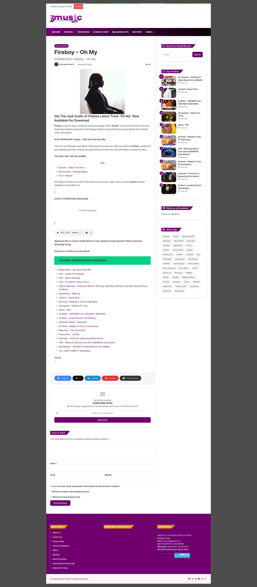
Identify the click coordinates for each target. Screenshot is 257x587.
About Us (56, 532)
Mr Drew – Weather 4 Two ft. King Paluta (78, 301)
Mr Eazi (166, 277)
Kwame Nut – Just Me (69, 334)
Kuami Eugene (179, 264)
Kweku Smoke (193, 264)
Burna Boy (191, 241)
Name (53, 463)
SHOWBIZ (84, 32)
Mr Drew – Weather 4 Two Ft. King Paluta (78, 326)
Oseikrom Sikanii (188, 277)
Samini (186, 282)
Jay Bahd (189, 254)
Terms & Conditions (61, 546)
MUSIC (69, 32)
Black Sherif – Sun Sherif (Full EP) (75, 269)
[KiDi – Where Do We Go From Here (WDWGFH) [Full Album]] (168, 152)
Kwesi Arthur (183, 268)
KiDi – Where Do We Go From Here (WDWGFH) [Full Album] (87, 342)
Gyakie (189, 250)
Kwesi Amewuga (169, 268)
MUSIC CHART (102, 32)
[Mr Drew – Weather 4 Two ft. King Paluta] (168, 140)
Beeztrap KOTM (188, 236)
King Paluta (167, 259)
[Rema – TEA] (168, 129)
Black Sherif (178, 241)
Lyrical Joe (167, 273)
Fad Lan (189, 245)
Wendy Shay (179, 291)
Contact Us (57, 537)
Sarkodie (196, 282)
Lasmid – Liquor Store (69, 297)
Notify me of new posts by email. (66, 497)
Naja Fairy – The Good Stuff (72, 330)
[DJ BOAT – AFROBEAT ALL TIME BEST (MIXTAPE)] (168, 105)
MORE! (149, 32)
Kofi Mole (166, 264)
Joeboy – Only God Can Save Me (89, 139)
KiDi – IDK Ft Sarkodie (69, 278)
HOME (57, 32)
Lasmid (194, 268)
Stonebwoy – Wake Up (69, 293)
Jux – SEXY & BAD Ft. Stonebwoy (74, 350)
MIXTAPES (137, 32)
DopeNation (177, 245)
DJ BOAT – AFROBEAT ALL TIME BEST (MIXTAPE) (82, 314)
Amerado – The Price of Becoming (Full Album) (81, 338)
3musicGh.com (113, 129)
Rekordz (166, 282)
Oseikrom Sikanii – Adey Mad (72, 322)
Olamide (175, 277)
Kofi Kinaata (193, 259)
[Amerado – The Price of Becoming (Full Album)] (168, 177)
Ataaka (176, 236)
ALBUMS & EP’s (122, 32)
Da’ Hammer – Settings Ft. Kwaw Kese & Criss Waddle (84, 346)
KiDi (198, 254)
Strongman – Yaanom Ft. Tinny (73, 305)
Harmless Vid (168, 254)
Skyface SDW (181, 286)
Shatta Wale (167, 286)
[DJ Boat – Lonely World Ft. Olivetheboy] (168, 189)
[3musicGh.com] (66, 19)
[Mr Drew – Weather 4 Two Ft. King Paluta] (168, 165)
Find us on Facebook (170, 214)
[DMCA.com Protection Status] (182, 557)
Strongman (167, 291)
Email (53, 475)
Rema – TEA (64, 310)
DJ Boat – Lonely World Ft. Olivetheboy (77, 318)
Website (108, 475)
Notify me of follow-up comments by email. (71, 492)
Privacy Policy (58, 541)
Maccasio (178, 273)
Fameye (166, 250)
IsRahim (179, 254)
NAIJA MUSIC (61, 46)
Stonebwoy (194, 286)
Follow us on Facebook (78, 251)
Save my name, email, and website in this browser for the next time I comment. (86, 486)
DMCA (55, 550)
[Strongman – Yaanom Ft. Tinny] (168, 117)
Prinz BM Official (65, 64)
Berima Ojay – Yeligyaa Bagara (73, 171)
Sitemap (56, 555)
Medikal (189, 273)
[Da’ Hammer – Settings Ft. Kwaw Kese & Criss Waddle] (168, 81)
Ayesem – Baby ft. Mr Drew (71, 167)
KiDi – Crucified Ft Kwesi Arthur (74, 282)
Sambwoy (176, 282)
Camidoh (166, 245)
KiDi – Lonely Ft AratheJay (71, 273)
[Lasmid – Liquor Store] (168, 93)
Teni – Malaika (65, 175)
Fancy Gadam (178, 250)
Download (82, 198)
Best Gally (167, 241)
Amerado (166, 236)
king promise (180, 259)
